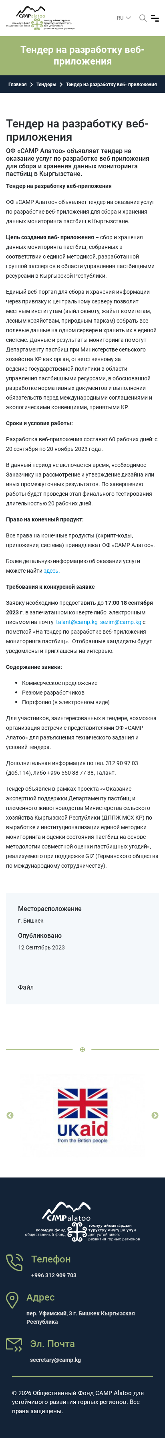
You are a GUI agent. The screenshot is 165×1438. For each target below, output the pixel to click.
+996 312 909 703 (53, 1275)
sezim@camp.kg (120, 622)
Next (155, 1116)
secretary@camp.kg (55, 1360)
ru (121, 18)
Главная (17, 84)
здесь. (51, 571)
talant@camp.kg (77, 622)
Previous (10, 1116)
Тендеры (46, 84)
